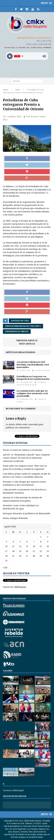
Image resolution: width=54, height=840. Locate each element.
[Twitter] (21, 9)
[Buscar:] (27, 81)
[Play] (9, 56)
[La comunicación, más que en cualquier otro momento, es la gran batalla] (8, 396)
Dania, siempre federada (15, 518)
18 (13, 551)
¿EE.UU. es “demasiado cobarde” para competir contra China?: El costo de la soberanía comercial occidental (26, 458)
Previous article (27, 340)
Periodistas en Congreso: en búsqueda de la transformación (33, 377)
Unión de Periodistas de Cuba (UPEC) (23, 326)
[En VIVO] (38, 9)
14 (34, 546)
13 (27, 546)
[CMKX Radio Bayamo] (27, 24)
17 (6, 551)
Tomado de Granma (42, 370)
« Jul (5, 567)
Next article (27, 344)
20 (27, 551)
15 (41, 546)
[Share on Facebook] (27, 158)
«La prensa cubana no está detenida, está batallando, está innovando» (33, 364)
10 (6, 546)
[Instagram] (27, 9)
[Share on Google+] (27, 178)
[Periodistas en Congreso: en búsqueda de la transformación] (8, 382)
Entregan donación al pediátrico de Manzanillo (26, 513)
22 (41, 551)
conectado (33, 424)
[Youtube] (32, 9)
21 (34, 551)
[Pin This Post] (27, 171)
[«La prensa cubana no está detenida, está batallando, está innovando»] (8, 368)
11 (13, 546)
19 (20, 551)
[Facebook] (15, 9)
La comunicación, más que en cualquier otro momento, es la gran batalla (32, 393)
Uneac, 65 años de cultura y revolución (22, 450)
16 (48, 546)
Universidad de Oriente (17, 331)
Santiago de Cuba (20, 321)
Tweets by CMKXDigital (14, 587)
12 (20, 546)
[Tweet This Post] (27, 165)
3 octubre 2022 (13, 116)
